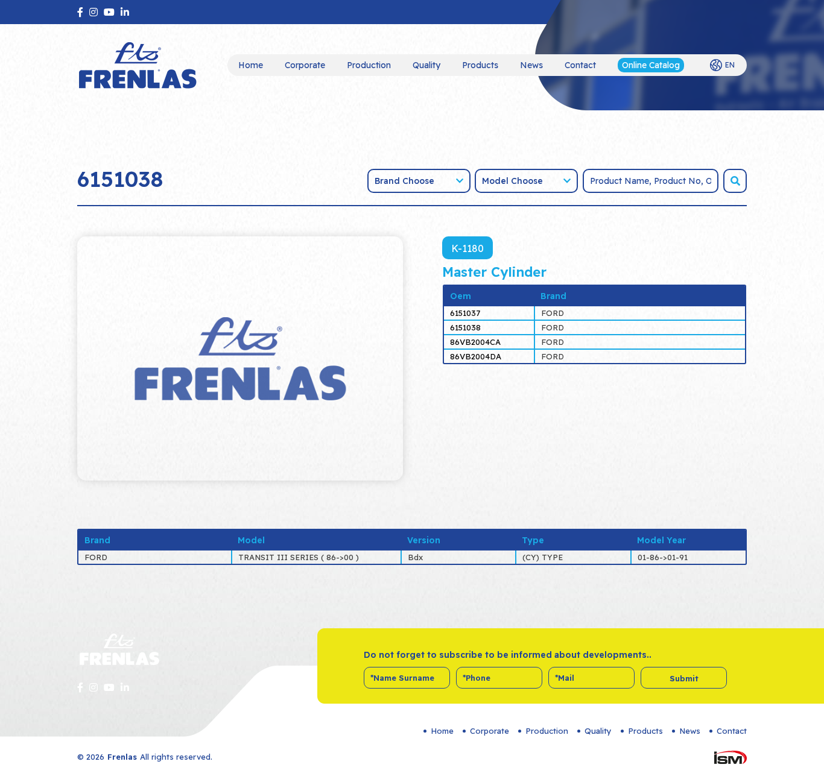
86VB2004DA (475, 356)
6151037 (465, 313)
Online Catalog (651, 65)
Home (250, 65)
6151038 (465, 327)
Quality (426, 65)
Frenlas (122, 756)
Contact (580, 65)
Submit (684, 678)
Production (369, 65)
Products (480, 65)
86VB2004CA (475, 342)
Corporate (305, 65)
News (531, 65)
